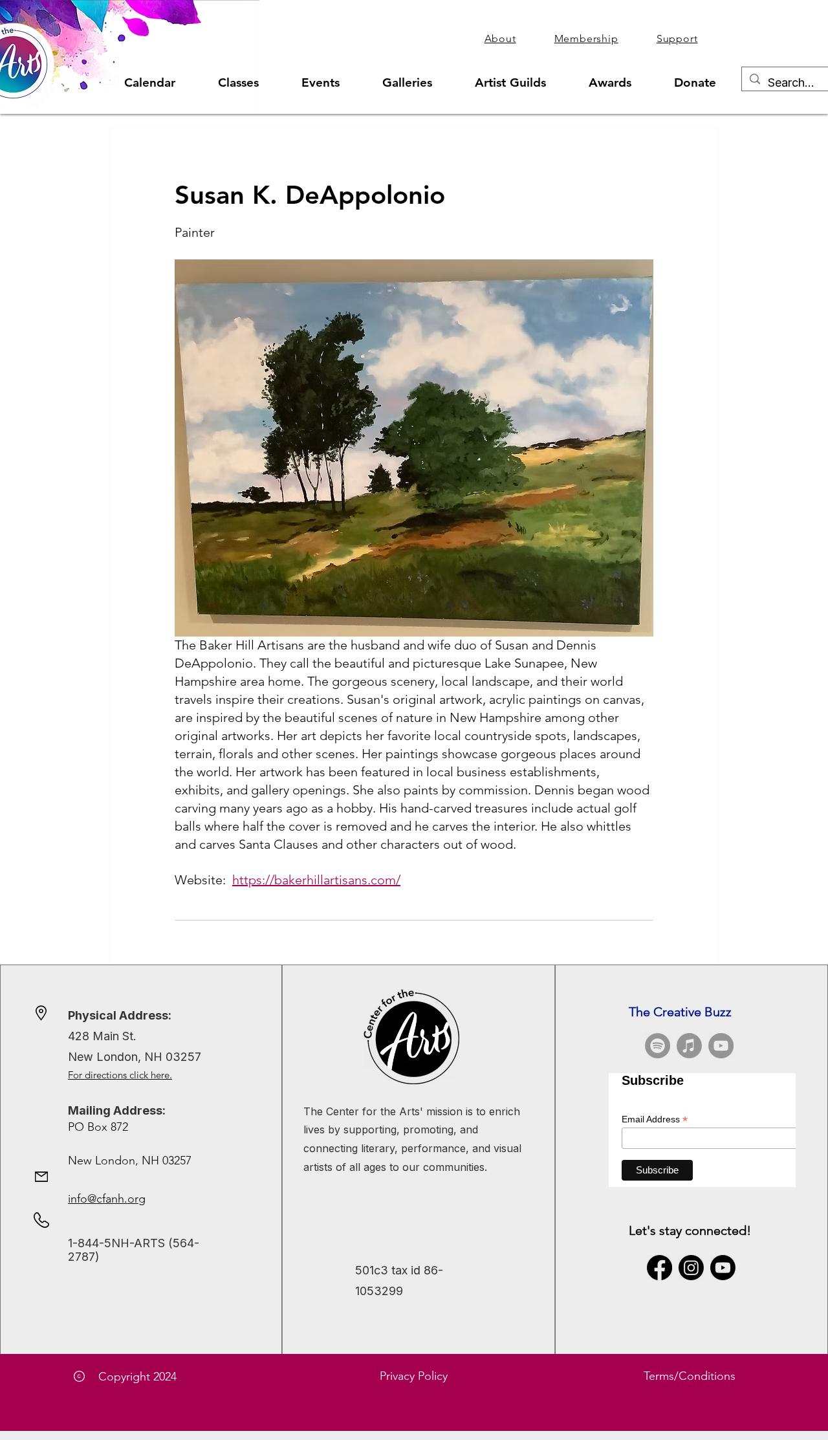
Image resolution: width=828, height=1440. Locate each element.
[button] (500, 38)
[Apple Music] (689, 1045)
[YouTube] (721, 1045)
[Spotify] (657, 1045)
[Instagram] (691, 1267)
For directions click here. (120, 1075)
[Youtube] (722, 1267)
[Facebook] (659, 1267)
